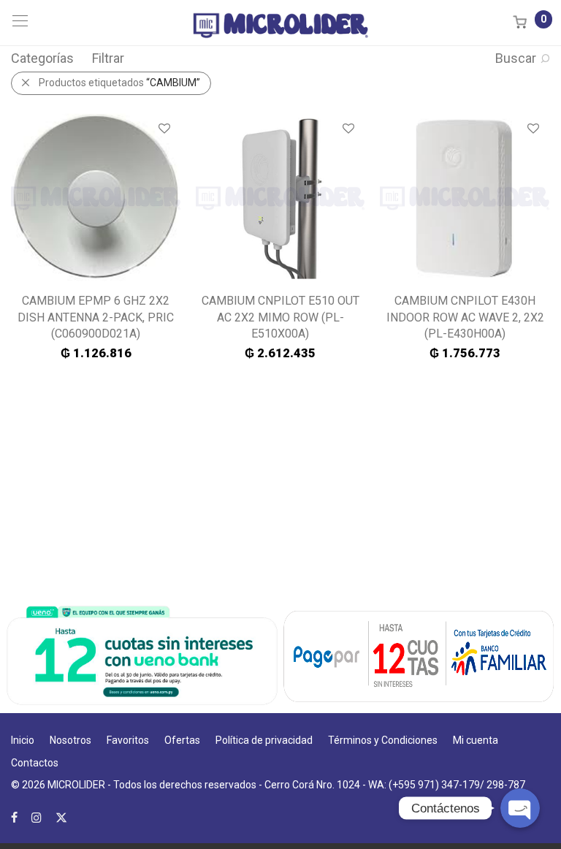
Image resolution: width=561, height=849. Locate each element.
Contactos (34, 763)
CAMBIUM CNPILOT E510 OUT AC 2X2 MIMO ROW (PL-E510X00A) (280, 317)
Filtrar (108, 58)
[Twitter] (61, 817)
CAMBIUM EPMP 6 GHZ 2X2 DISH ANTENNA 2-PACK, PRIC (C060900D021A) (96, 317)
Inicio (22, 740)
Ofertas (182, 740)
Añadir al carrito (95, 353)
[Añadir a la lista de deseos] (163, 129)
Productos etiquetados (119, 82)
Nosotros (70, 740)
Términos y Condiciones (383, 740)
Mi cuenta (475, 740)
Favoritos (128, 740)
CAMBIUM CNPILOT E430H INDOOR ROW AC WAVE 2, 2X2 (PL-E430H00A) (465, 317)
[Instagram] (36, 817)
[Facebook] (14, 817)
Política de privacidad (264, 740)
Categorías (42, 58)
